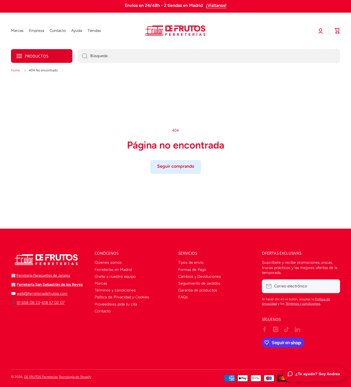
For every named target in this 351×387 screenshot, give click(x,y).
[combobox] (209, 56)
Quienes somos (108, 262)
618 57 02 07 (53, 302)
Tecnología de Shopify (75, 377)
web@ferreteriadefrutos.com (42, 293)
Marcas (101, 283)
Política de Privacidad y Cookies (122, 297)
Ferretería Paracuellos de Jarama (43, 275)
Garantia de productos (197, 290)
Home (15, 70)
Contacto (103, 311)
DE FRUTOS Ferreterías (41, 377)
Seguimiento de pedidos (199, 283)
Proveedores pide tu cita (116, 304)
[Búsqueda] (82, 56)
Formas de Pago (192, 269)
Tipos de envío (190, 262)
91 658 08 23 (28, 302)
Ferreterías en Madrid (113, 269)
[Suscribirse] (333, 286)
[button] (337, 31)
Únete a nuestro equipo (115, 276)
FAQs (183, 297)
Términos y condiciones (115, 290)
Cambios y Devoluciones (199, 276)
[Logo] (175, 31)
